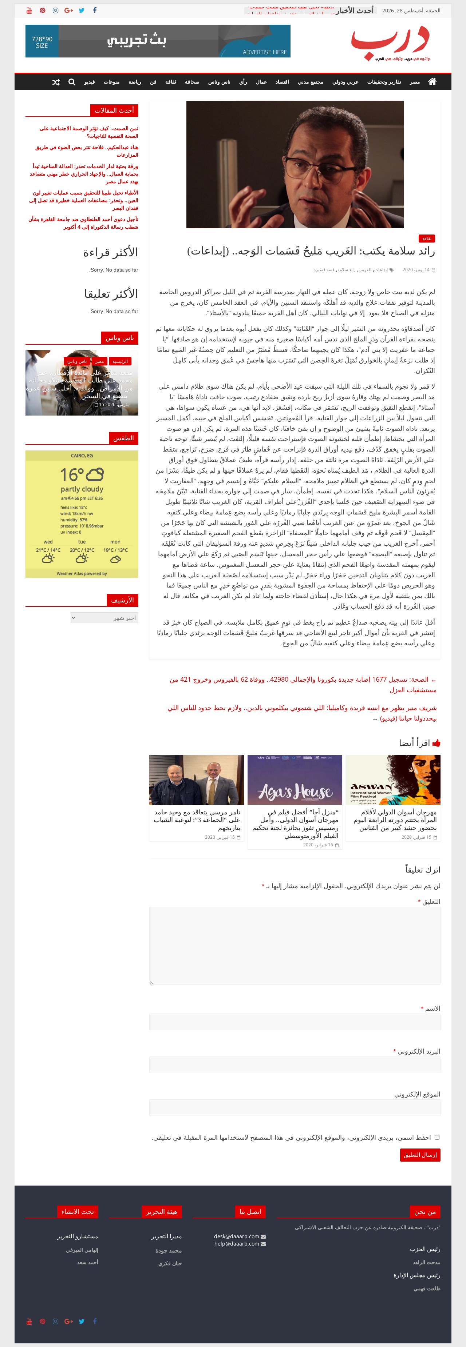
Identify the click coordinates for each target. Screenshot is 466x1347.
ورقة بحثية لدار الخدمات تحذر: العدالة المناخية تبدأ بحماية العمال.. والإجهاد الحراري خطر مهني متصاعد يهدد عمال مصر (84, 174)
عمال (261, 81)
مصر (415, 81)
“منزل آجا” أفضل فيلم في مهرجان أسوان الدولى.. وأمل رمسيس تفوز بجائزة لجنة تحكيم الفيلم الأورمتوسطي (295, 824)
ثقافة (170, 81)
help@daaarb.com (237, 1243)
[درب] (432, 81)
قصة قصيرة (324, 269)
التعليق (429, 901)
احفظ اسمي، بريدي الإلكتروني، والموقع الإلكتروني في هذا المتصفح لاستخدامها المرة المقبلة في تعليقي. (291, 1137)
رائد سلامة (346, 269)
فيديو (89, 81)
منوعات (112, 81)
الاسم (431, 1008)
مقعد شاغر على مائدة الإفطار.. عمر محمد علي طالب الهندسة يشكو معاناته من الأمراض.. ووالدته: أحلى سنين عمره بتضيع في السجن (79, 384)
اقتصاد (282, 81)
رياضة (135, 81)
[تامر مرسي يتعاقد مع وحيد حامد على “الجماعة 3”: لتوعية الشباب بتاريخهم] (196, 759)
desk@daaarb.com (237, 1236)
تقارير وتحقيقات (384, 81)
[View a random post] (56, 81)
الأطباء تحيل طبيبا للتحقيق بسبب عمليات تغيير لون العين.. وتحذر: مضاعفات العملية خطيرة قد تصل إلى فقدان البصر (83, 200)
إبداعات (381, 269)
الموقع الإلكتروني (417, 1094)
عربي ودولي (345, 81)
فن (153, 81)
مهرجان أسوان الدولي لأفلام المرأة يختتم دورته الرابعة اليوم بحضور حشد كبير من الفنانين (395, 820)
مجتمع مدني (311, 81)
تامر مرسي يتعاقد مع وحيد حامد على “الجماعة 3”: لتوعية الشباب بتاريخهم (197, 820)
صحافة (192, 81)
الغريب (365, 269)
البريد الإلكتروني (417, 1051)
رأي (243, 81)
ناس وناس (219, 81)
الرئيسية (120, 361)
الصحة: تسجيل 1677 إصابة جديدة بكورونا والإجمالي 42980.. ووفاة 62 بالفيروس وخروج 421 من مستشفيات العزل (303, 684)
